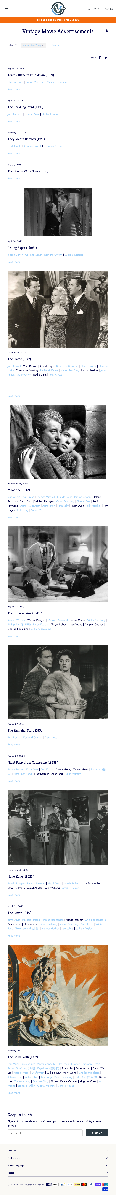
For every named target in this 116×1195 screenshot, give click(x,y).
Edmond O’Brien (32, 737)
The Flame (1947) (19, 359)
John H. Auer (56, 375)
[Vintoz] (58, 8)
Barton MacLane (35, 82)
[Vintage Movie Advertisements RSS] (107, 31)
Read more (14, 89)
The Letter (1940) (19, 913)
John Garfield (15, 114)
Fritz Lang (22, 510)
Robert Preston (16, 769)
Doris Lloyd (86, 924)
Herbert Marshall (31, 920)
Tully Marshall (93, 506)
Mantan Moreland (58, 620)
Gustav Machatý (46, 1086)
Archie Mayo (38, 510)
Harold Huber (21, 1073)
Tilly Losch (63, 1064)
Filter (11, 45)
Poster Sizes (14, 1158)
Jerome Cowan (82, 497)
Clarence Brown (53, 146)
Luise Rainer (28, 1064)
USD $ (96, 8)
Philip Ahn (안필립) (19, 624)
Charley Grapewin (81, 1064)
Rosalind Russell (32, 146)
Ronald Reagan (16, 883)
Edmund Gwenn (53, 255)
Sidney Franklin (26, 1086)
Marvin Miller (71, 883)
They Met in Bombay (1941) (26, 139)
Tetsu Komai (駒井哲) (27, 928)
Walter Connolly (46, 1064)
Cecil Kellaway (49, 924)
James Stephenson (53, 920)
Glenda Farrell (16, 82)
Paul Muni (13, 1064)
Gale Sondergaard (95, 920)
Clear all (56, 45)
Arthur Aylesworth (30, 506)
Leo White (67, 928)
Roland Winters (16, 620)
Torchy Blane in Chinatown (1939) (31, 75)
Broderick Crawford (67, 366)
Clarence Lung (22, 1081)
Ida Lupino (28, 497)
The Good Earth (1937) (23, 1057)
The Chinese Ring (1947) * (25, 613)
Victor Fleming (66, 1086)
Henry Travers (88, 366)
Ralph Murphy (73, 774)
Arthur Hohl (49, 506)
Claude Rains (64, 497)
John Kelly (63, 506)
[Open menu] (6, 8)
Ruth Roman (14, 737)
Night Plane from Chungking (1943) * (33, 762)
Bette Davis (14, 920)
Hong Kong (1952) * (21, 876)
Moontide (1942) (19, 490)
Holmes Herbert (51, 928)
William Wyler (84, 928)
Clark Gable (14, 146)
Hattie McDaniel (49, 370)
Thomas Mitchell (46, 497)
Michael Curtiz (50, 114)
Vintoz (11, 1172)
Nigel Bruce (54, 883)
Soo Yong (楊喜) (25, 1068)
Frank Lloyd (51, 737)
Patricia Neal (32, 114)
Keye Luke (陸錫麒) (48, 1068)
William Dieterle (74, 255)
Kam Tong (46, 1077)
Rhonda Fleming (36, 883)
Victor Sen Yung (32, 45)
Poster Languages (17, 1165)
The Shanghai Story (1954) (26, 730)
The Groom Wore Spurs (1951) (28, 171)
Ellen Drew (32, 769)
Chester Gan (83, 501)
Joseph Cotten (15, 255)
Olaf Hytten (38, 1073)
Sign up (97, 1132)
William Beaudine (56, 82)
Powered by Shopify (34, 1184)
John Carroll (14, 366)
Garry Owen (24, 375)
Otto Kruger (47, 769)
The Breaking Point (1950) (25, 107)
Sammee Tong (40, 1081)
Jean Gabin (14, 497)
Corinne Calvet (33, 255)
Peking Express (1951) (22, 248)
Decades (12, 1150)
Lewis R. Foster (70, 888)
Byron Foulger (41, 624)
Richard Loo (31, 1077)
